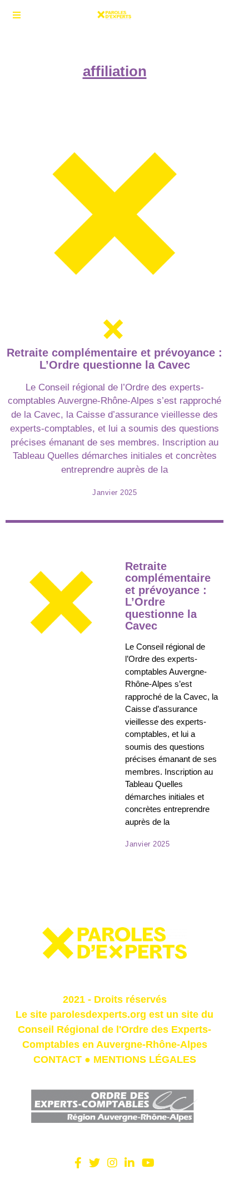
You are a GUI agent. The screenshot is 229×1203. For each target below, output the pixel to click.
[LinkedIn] (129, 1163)
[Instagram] (112, 1163)
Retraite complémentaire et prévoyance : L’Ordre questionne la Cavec (114, 358)
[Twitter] (94, 1163)
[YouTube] (148, 1163)
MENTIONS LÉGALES (144, 1059)
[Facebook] (78, 1163)
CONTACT (57, 1059)
